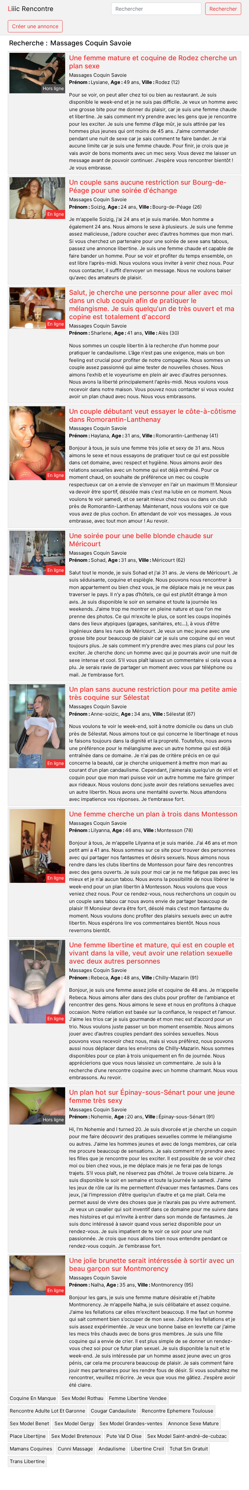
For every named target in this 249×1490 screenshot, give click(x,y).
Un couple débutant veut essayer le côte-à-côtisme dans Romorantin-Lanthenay (152, 415)
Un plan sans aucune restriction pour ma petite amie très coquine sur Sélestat (153, 693)
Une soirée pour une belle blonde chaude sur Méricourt (141, 540)
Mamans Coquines (31, 1449)
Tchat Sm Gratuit (189, 1449)
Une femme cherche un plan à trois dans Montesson (153, 814)
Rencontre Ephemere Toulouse (177, 1411)
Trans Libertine (27, 1461)
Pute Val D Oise (124, 1436)
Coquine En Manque (33, 1398)
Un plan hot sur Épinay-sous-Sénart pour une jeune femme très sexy (152, 1096)
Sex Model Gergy (74, 1423)
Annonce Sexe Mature (193, 1423)
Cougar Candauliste (113, 1411)
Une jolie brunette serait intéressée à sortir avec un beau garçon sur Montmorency (151, 1264)
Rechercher (223, 9)
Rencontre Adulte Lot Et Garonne (47, 1411)
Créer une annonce (35, 26)
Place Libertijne (28, 1436)
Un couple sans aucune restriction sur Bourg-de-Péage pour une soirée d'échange (148, 186)
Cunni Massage (75, 1449)
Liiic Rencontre (30, 9)
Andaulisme (112, 1449)
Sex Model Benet (29, 1423)
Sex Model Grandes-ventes (131, 1423)
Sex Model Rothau (82, 1398)
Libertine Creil (147, 1449)
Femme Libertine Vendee (138, 1398)
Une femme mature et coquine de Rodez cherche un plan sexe (153, 62)
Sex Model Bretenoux (76, 1436)
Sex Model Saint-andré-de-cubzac (187, 1436)
